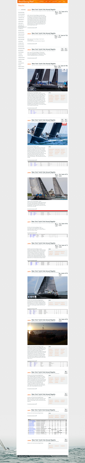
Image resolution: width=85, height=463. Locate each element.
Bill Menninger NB (57, 417)
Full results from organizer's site (31, 27)
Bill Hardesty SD (63, 251)
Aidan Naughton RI (63, 98)
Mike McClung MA (57, 401)
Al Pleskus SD (62, 99)
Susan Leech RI (57, 350)
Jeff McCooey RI (51, 152)
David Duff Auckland (51, 149)
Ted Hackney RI (57, 95)
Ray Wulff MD (56, 382)
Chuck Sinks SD (51, 101)
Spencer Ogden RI (51, 99)
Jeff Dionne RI (50, 349)
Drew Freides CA (51, 95)
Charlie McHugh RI (51, 98)
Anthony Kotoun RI (63, 95)
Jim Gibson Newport (57, 149)
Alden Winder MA (57, 254)
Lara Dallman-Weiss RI (57, 251)
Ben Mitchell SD (62, 352)
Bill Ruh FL (62, 353)
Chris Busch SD (51, 251)
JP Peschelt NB (57, 353)
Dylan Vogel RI (50, 254)
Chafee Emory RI (63, 349)
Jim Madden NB (51, 352)
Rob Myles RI (62, 417)
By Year (19, 9)
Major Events (23, 9)
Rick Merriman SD (57, 98)
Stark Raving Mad (25, 2)
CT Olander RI (56, 99)
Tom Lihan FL (62, 350)
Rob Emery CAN (57, 349)
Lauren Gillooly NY (51, 379)
